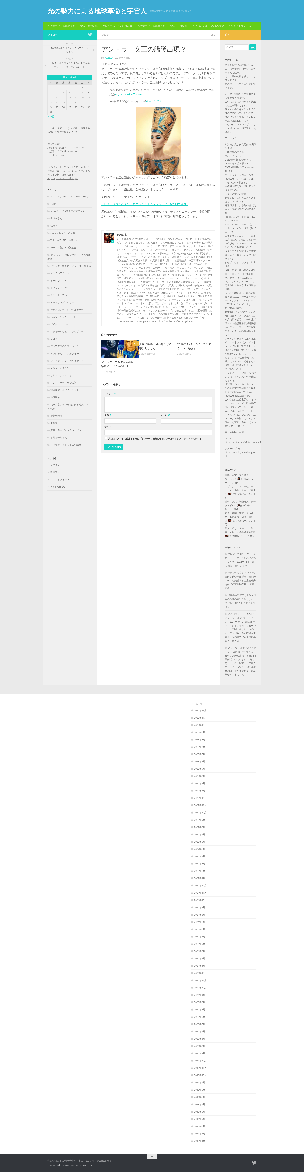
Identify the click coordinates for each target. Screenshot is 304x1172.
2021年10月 (200, 900)
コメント (110, 393)
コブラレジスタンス (61, 287)
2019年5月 (199, 1111)
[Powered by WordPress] (59, 1165)
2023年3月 (199, 776)
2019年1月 (199, 1140)
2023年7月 (199, 746)
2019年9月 (199, 1082)
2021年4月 (199, 943)
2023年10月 (200, 725)
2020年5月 (199, 1024)
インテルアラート (59, 273)
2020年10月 (200, 987)
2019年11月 (200, 1068)
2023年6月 (199, 754)
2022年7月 (199, 834)
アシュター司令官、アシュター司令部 (70, 266)
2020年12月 (200, 973)
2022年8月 (199, 827)
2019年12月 (200, 1060)
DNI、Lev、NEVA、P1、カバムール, (69, 196)
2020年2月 (199, 1046)
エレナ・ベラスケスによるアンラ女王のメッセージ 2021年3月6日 (144, 204)
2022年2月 (199, 871)
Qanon (53, 225)
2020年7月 (199, 1009)
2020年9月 (199, 995)
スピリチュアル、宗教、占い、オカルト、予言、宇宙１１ (240, 490)
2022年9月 (199, 819)
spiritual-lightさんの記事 (62, 233)
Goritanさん (56, 218)
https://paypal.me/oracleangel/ (63, 178)
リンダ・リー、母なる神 (63, 382)
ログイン (55, 464)
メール (165, 415)
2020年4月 (199, 1031)
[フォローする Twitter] (90, 35)
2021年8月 (199, 914)
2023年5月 (199, 761)
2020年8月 (199, 1002)
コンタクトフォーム (239, 26)
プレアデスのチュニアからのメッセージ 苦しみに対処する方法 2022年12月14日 (240, 558)
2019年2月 (199, 1133)
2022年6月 (199, 841)
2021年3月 (199, 951)
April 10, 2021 (154, 101)
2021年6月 (199, 929)
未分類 (53, 423)
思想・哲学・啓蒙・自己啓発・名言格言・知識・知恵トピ (240, 517)
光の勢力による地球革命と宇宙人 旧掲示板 (162, 26)
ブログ (105, 34)
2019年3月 (199, 1126)
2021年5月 (199, 936)
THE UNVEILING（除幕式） (64, 240)
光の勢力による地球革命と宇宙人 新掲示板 (72, 26)
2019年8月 (199, 1089)
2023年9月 (199, 732)
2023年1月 (199, 790)
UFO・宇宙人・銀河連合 (63, 247)
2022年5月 (199, 849)
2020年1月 (199, 1053)
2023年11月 (200, 717)
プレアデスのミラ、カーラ (64, 346)
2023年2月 (199, 783)
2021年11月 (200, 892)
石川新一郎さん (58, 437)
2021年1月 (199, 965)
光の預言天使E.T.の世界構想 (208, 26)
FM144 (53, 203)
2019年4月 (199, 1119)
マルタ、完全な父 (59, 368)
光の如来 (108, 57)
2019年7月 (199, 1097)
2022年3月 (199, 863)
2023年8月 (199, 739)
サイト (107, 426)
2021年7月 (199, 922)
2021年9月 (199, 907)
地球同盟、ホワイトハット (64, 390)
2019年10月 (200, 1075)
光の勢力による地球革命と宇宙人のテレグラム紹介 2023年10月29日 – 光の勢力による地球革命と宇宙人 (240, 667)
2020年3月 (199, 1038)
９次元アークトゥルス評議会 (65, 444)
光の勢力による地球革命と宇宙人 (97, 11)
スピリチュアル (58, 295)
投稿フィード (57, 472)
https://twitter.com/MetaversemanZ (243, 442)
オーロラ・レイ (58, 280)
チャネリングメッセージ (63, 302)
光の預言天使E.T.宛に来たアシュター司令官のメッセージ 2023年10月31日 (240, 618)
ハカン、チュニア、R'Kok (63, 317)
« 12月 (51, 116)
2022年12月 (200, 798)
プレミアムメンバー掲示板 (117, 26)
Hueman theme (86, 1165)
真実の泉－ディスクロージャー (67, 430)
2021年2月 (199, 958)
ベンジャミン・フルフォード (65, 353)
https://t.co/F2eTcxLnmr (128, 94)
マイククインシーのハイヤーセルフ (69, 360)
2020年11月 (200, 980)
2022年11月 (200, 805)
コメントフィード (59, 479)
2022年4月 (199, 856)
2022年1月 (199, 878)
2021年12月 (200, 885)
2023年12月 (200, 710)
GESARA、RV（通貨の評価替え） (67, 211)
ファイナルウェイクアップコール (68, 331)
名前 (108, 415)
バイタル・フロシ (59, 324)
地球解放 (55, 397)
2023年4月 (199, 768)
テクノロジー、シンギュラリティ (68, 309)
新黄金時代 (56, 415)
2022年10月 (200, 812)
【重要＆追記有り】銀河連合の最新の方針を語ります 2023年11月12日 (240, 599)
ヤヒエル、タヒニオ (61, 375)
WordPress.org (57, 486)
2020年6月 (199, 1016)
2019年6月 (199, 1104)
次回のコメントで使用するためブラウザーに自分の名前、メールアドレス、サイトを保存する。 (156, 438)
